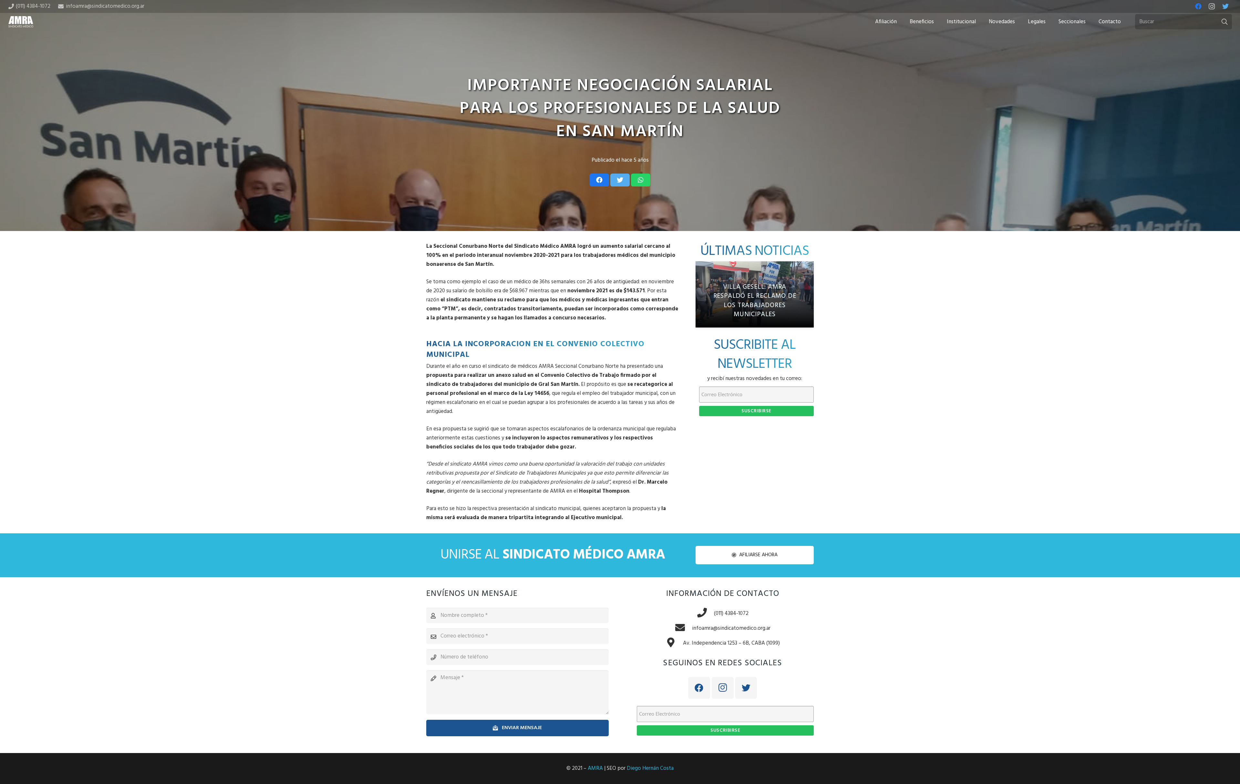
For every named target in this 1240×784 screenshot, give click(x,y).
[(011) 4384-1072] (705, 613)
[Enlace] (21, 21)
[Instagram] (1211, 6)
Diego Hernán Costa (650, 768)
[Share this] (599, 180)
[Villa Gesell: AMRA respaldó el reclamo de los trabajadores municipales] (755, 294)
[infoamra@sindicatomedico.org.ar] (683, 628)
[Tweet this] (620, 180)
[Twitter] (1225, 6)
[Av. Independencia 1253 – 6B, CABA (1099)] (674, 643)
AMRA (595, 768)
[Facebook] (1198, 6)
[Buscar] (1224, 22)
